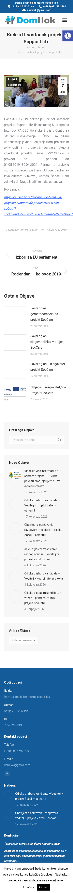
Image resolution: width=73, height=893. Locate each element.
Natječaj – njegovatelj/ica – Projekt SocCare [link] (49, 390)
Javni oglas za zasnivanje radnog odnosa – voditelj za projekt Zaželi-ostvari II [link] (42, 554)
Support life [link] (14, 84)
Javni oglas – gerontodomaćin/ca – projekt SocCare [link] (45, 314)
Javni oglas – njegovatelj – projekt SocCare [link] (49, 367)
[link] (67, 35)
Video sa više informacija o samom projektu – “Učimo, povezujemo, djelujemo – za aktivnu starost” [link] (42, 478)
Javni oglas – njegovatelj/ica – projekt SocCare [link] (47, 341)
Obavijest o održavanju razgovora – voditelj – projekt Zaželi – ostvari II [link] (43, 529)
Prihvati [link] (43, 887)
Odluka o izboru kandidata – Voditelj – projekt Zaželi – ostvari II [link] (42, 505)
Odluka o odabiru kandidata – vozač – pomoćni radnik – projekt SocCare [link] (43, 598)
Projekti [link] (12, 79)
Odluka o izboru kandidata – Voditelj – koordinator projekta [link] (43, 576)
